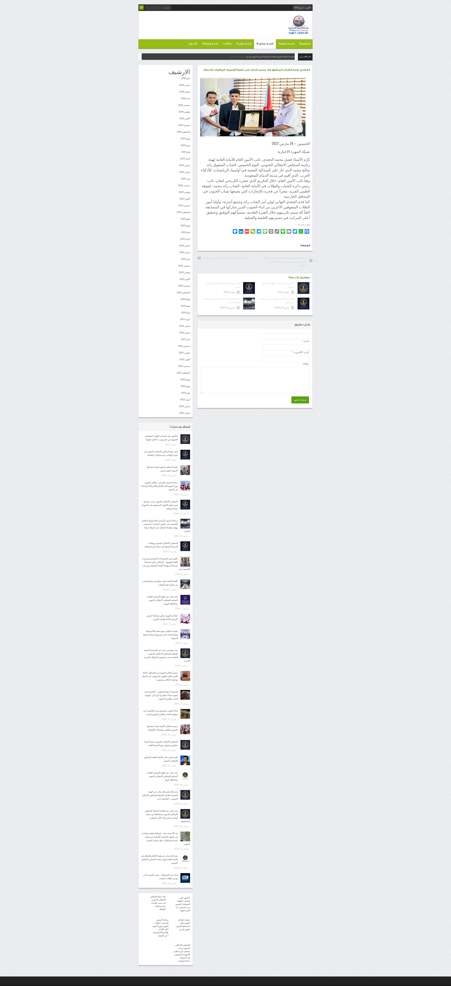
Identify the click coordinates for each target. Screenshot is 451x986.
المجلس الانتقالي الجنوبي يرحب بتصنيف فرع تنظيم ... (277, 301)
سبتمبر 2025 (184, 125)
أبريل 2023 (185, 319)
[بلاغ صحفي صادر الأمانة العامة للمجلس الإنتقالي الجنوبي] (185, 760)
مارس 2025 (184, 165)
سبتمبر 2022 (184, 366)
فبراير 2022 (184, 413)
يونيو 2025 (185, 145)
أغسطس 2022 (183, 373)
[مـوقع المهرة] (298, 32)
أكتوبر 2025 (185, 118)
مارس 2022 (184, 406)
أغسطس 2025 (183, 132)
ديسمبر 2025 (184, 105)
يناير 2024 (185, 259)
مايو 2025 (185, 152)
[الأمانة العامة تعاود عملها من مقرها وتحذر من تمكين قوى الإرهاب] (185, 584)
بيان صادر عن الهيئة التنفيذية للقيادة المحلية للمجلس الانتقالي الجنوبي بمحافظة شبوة (162, 776)
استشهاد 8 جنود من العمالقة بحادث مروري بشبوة (225, 258)
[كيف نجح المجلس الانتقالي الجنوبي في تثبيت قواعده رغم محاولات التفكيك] (185, 454)
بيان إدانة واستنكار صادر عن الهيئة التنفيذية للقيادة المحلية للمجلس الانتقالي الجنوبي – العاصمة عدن (160, 795)
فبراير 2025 (184, 172)
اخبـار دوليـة (244, 43)
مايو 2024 (185, 232)
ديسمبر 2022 (184, 346)
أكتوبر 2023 (185, 279)
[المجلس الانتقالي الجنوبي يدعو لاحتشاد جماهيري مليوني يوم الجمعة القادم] (185, 745)
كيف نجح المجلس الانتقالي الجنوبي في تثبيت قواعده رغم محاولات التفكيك (158, 902)
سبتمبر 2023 (184, 286)
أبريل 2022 (185, 399)
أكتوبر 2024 (185, 199)
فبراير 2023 (184, 332)
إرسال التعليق (300, 400)
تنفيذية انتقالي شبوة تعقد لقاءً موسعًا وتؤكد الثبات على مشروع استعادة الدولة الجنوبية (160, 634)
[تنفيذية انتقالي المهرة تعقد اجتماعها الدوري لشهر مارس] (185, 470)
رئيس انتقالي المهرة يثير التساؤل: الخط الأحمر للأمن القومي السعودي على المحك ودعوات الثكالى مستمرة (160, 676)
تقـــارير (193, 43)
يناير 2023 (185, 339)
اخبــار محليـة (265, 43)
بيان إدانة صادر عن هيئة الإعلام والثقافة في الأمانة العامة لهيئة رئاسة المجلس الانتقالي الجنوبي (159, 859)
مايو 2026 (185, 78)
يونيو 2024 (185, 225)
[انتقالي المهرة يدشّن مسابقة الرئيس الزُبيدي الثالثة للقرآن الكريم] (185, 619)
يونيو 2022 (185, 386)
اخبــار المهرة (286, 43)
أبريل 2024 (185, 239)
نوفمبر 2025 (184, 112)
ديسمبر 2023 (184, 266)
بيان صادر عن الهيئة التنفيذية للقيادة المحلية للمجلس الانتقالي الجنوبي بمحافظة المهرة (162, 600)
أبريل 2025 (185, 158)
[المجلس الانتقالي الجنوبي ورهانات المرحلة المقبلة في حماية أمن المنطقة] (185, 546)
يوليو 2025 (185, 138)
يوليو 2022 (185, 379)
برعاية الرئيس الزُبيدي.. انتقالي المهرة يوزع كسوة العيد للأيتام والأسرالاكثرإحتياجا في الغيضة (159, 486)
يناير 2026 (185, 98)
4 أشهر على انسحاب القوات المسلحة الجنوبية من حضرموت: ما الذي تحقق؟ (182, 904)
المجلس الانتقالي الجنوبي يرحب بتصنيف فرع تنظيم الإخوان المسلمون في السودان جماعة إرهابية (159, 505)
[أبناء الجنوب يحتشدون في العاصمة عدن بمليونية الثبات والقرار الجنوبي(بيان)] (185, 714)
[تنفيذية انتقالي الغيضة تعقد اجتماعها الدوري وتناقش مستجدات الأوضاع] (185, 729)
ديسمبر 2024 (184, 185)
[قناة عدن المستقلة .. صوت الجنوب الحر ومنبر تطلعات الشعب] (185, 878)
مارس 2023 (184, 326)
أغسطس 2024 (183, 212)
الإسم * (305, 341)
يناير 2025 (185, 179)
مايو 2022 (185, 393)
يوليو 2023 (185, 299)
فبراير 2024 (184, 252)
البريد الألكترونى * (300, 352)
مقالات (227, 43)
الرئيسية (304, 43)
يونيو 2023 (185, 306)
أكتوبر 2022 (185, 359)
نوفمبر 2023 (184, 272)
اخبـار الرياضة (210, 43)
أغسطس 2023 (183, 292)
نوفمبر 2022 (184, 353)
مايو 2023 (185, 312)
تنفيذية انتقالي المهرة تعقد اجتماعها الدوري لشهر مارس (270, 56)
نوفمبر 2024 (184, 192)
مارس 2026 (184, 85)
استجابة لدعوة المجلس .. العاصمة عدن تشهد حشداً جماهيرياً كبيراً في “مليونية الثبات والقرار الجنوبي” (161, 695)
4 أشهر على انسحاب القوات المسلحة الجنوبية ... (278, 285)
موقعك (305, 363)
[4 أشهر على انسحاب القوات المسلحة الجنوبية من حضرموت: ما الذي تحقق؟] (185, 439)
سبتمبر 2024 (184, 205)
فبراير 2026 (184, 92)
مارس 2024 (184, 245)
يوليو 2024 (185, 219)
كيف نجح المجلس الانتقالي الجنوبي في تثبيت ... (223, 285)
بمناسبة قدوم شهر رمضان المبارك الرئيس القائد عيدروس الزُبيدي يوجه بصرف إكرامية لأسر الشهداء (285, 262)
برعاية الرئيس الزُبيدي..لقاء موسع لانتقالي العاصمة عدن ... (222, 301)
